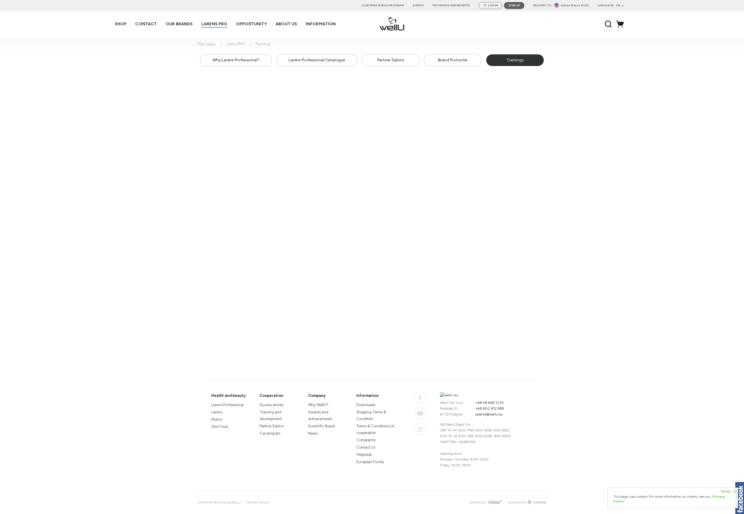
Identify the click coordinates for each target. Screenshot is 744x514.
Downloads (365, 405)
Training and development (271, 415)
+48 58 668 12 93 (489, 403)
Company (317, 395)
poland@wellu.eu (488, 414)
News (313, 433)
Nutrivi (217, 419)
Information (367, 395)
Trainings (515, 60)
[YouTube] (420, 413)
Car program (270, 433)
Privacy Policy (258, 502)
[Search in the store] (608, 24)
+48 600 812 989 (489, 408)
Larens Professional (227, 405)
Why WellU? (318, 405)
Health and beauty (228, 395)
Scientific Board (321, 426)
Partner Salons (390, 60)
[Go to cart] (622, 24)
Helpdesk (364, 454)
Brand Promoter (453, 60)
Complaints (365, 440)
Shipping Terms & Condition (371, 415)
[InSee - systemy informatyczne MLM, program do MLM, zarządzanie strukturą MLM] (494, 502)
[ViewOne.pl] (536, 502)
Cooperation (271, 395)
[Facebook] (420, 398)
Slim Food (219, 426)
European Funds (370, 462)
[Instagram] (420, 429)
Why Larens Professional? (236, 60)
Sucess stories (271, 405)
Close (728, 491)
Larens (216, 412)
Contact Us (365, 447)
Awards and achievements (320, 415)
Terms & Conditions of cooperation (375, 429)
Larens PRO (235, 44)
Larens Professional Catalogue (317, 60)
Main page (206, 44)
